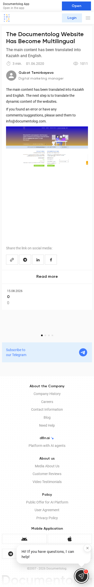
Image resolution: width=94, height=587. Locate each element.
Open (76, 6)
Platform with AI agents (47, 446)
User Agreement (47, 510)
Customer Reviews (47, 474)
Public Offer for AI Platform (47, 502)
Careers (47, 402)
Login (71, 18)
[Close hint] (87, 548)
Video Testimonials (47, 482)
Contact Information (47, 409)
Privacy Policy (47, 518)
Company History (47, 394)
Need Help (47, 425)
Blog (47, 417)
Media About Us (47, 466)
